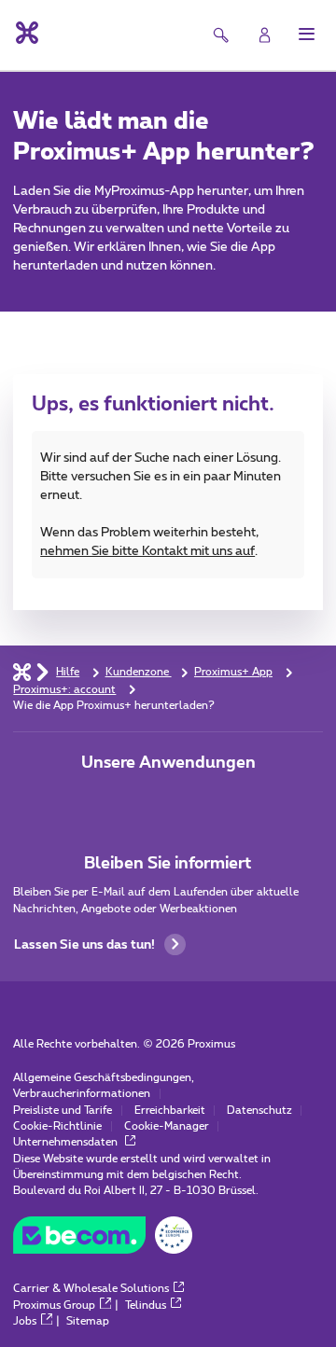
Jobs (24, 1321)
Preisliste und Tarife (62, 1110)
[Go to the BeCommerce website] (102, 1239)
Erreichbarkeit (169, 1110)
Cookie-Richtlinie (57, 1126)
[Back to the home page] (25, 32)
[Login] (264, 35)
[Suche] (221, 35)
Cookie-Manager (166, 1126)
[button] (306, 34)
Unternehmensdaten (66, 1142)
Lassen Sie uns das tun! (84, 944)
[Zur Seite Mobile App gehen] (118, 800)
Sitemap (87, 1321)
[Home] (22, 672)
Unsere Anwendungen (168, 763)
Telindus (145, 1305)
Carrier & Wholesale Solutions (91, 1289)
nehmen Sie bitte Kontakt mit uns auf (147, 551)
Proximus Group (54, 1305)
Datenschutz (259, 1110)
